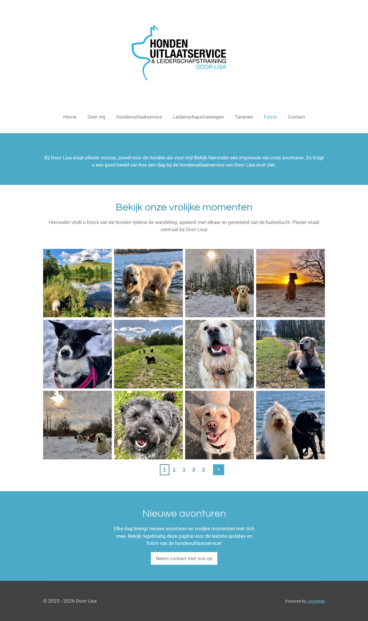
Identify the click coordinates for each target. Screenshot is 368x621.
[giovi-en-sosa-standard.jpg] (290, 425)
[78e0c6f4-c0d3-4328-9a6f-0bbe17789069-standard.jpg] (219, 283)
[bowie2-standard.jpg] (290, 354)
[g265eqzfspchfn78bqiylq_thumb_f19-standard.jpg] (219, 425)
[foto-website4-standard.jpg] (148, 425)
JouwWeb (316, 601)
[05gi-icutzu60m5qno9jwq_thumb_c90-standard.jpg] (77, 283)
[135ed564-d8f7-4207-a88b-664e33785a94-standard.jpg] (290, 283)
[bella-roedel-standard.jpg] (148, 354)
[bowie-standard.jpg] (219, 354)
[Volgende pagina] (218, 469)
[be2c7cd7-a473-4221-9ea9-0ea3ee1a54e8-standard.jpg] (77, 354)
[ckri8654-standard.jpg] (77, 425)
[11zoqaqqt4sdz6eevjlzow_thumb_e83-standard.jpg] (148, 283)
